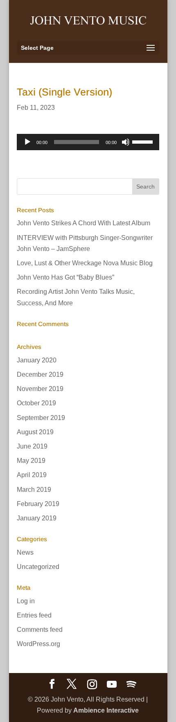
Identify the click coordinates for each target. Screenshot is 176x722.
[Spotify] (131, 684)
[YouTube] (112, 684)
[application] (88, 142)
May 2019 (31, 460)
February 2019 (38, 503)
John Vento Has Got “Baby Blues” (65, 277)
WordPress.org (38, 643)
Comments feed (40, 629)
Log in (26, 601)
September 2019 (41, 417)
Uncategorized (38, 566)
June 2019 (32, 446)
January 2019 (36, 518)
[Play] (27, 142)
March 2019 (34, 489)
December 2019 (40, 374)
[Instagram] (92, 684)
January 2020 (36, 360)
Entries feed (34, 615)
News (25, 552)
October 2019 (36, 403)
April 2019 (32, 474)
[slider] (143, 141)
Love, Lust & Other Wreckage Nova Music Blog (85, 263)
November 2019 (40, 388)
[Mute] (126, 142)
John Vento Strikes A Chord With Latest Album (83, 223)
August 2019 (35, 432)
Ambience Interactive (106, 710)
